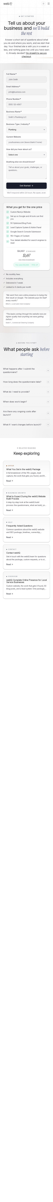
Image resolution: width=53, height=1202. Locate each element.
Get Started (25, 185)
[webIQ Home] (7, 4)
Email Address (13, 86)
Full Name (11, 74)
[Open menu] (48, 3)
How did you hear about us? (19, 149)
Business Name (14, 112)
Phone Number (13, 99)
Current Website (13, 137)
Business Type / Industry (18, 124)
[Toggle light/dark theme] (43, 3)
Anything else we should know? (20, 162)
